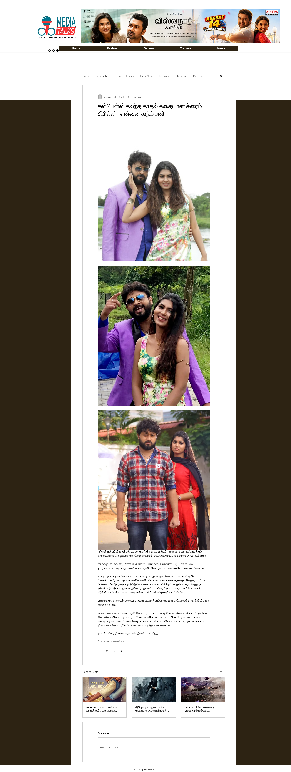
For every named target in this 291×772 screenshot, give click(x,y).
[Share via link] (121, 651)
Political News (126, 76)
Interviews (181, 76)
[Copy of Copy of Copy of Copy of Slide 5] (180, 36)
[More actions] (208, 97)
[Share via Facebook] (99, 651)
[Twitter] (53, 50)
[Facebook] (49, 50)
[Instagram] (57, 50)
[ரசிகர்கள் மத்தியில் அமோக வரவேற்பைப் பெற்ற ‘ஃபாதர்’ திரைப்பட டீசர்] (104, 689)
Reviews (164, 76)
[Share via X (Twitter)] (106, 651)
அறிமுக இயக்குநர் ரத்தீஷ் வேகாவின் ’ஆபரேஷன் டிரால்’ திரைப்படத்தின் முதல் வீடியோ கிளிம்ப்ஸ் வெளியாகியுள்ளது (151, 708)
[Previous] (88, 25)
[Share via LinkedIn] (113, 651)
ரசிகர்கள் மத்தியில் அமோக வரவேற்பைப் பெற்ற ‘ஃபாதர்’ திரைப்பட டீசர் (101, 708)
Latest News (118, 640)
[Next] (272, 25)
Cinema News (104, 76)
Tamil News (146, 76)
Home (86, 76)
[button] (148, 48)
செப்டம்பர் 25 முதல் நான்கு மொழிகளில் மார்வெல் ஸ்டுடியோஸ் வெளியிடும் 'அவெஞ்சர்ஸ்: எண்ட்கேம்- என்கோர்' (199, 708)
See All (222, 671)
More (196, 76)
